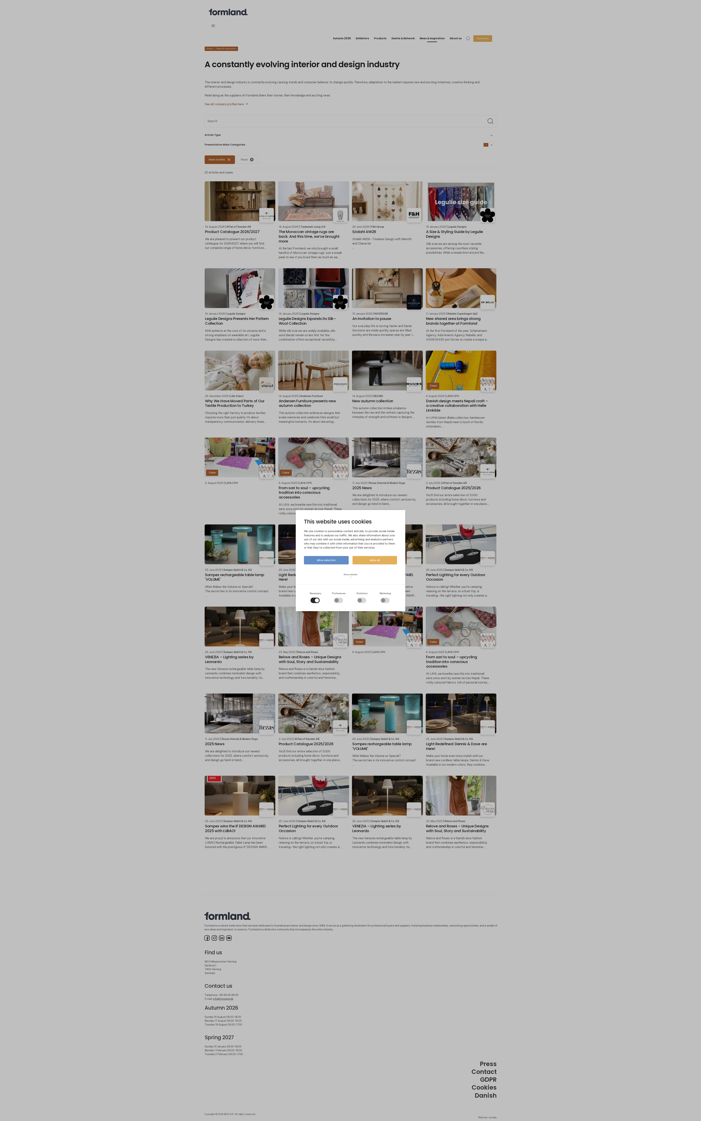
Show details (350, 575)
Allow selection (326, 560)
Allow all (375, 560)
